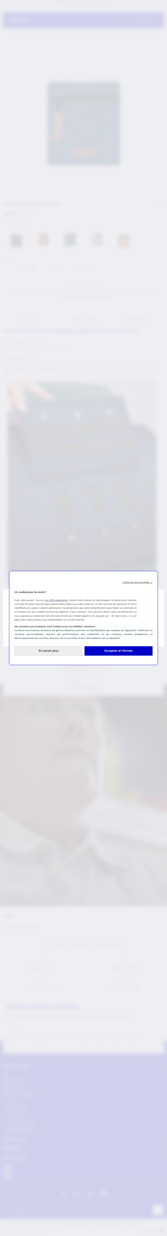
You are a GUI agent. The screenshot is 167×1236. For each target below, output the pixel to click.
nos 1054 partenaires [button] (56, 600)
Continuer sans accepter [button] (138, 582)
